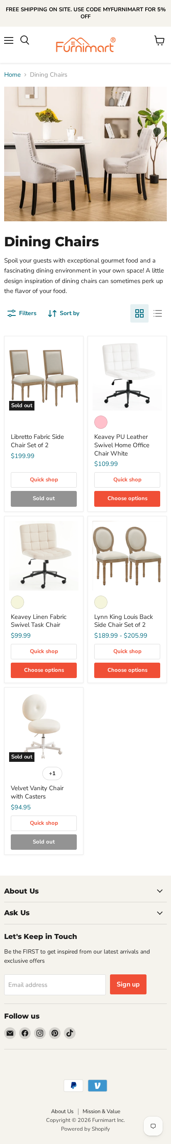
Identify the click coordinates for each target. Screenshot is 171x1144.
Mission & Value (101, 1111)
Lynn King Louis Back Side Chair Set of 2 (123, 621)
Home (12, 74)
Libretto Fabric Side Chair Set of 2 (37, 441)
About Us (62, 1111)
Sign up (128, 984)
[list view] (158, 313)
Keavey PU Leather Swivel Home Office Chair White (121, 445)
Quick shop (44, 479)
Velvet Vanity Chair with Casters (37, 792)
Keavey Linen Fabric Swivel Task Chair (38, 621)
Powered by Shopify (85, 1129)
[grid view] (139, 313)
